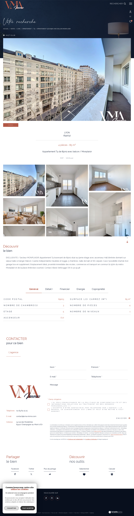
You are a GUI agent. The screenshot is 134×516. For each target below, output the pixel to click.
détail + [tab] (49, 289)
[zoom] (24, 195)
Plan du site (54, 512)
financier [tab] (65, 289)
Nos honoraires (46, 512)
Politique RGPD (84, 512)
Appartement (27, 29)
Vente (13, 29)
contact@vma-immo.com (26, 416)
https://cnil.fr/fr (97, 431)
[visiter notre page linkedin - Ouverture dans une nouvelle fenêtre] (57, 498)
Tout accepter (27, 508)
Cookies (92, 512)
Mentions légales (63, 512)
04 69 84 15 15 (22, 411)
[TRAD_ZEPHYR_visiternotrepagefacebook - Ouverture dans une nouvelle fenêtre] (46, 498)
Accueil (6, 29)
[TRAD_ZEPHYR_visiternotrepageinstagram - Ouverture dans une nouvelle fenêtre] (52, 498)
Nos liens (76, 512)
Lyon (18, 29)
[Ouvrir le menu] (130, 3)
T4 (34, 29)
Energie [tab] (81, 289)
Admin (71, 512)
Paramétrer (11, 508)
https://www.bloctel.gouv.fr (117, 434)
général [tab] (33, 289)
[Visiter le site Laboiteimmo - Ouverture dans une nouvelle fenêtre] (115, 512)
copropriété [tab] (98, 289)
